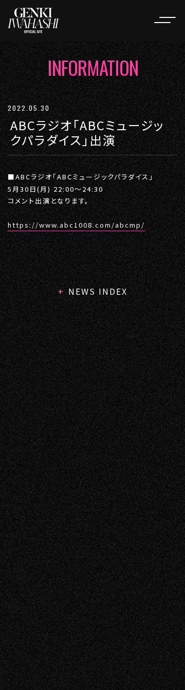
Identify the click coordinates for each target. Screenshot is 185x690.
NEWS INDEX (97, 291)
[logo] (33, 20)
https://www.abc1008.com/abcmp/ (76, 225)
